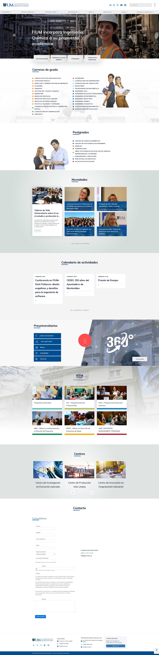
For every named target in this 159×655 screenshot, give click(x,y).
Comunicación (81, 148)
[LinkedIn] (33, 645)
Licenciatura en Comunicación (47, 111)
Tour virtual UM (85, 341)
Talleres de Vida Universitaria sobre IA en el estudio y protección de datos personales (46, 213)
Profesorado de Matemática (87, 88)
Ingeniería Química (82, 101)
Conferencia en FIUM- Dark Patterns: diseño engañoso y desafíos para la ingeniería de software (47, 288)
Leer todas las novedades (80, 243)
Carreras (43, 359)
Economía (39, 86)
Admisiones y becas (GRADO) (58, 58)
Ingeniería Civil (81, 91)
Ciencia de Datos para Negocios (48, 78)
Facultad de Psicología (84, 161)
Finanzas (38, 88)
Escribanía (79, 78)
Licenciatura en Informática (87, 106)
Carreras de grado (42, 58)
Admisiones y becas (50, 12)
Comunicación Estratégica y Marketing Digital (51, 108)
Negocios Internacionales (46, 101)
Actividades (44, 353)
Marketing (39, 93)
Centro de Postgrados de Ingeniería (90, 143)
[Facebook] (48, 645)
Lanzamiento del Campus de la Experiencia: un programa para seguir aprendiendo (62, 37)
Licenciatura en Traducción (86, 83)
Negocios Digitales (43, 96)
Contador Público (42, 81)
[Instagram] (37, 645)
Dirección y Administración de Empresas (51, 83)
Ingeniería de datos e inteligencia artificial (93, 93)
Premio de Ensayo (108, 280)
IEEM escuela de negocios (85, 159)
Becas (42, 347)
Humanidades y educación (85, 156)
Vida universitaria (73, 12)
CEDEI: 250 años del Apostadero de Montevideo (78, 284)
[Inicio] (15, 5)
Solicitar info (115, 646)
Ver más (37, 230)
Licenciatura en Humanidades (87, 81)
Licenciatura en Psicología (86, 109)
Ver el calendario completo (79, 310)
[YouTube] (44, 645)
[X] (41, 645)
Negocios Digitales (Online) (46, 99)
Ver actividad (140, 359)
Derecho (78, 146)
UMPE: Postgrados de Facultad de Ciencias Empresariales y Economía (92, 152)
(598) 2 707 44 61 (87, 553)
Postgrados (75, 58)
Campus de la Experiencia (92, 58)
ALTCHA (156, 652)
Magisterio (79, 86)
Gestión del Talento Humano (47, 91)
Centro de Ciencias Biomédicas (87, 141)
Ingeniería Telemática (84, 104)
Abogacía (39, 114)
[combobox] (55, 568)
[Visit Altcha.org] (156, 650)
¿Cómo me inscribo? (46, 336)
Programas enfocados (42, 403)
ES (155, 4)
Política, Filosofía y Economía (47, 104)
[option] (48, 476)
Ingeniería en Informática (85, 96)
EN (155, 6)
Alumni (91, 12)
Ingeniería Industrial (84, 99)
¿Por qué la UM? (46, 341)
